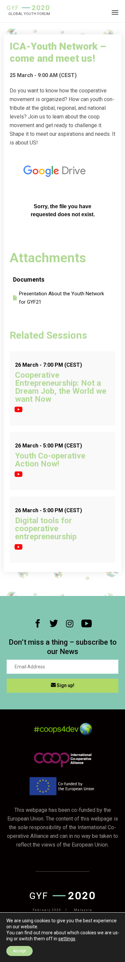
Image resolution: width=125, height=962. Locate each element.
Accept (19, 951)
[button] (62, 686)
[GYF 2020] (28, 7)
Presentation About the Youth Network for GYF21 (61, 298)
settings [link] (66, 938)
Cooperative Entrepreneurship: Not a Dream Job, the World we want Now (60, 387)
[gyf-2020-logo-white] (62, 898)
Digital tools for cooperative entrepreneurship (46, 528)
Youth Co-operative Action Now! (50, 459)
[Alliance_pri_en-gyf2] (62, 768)
